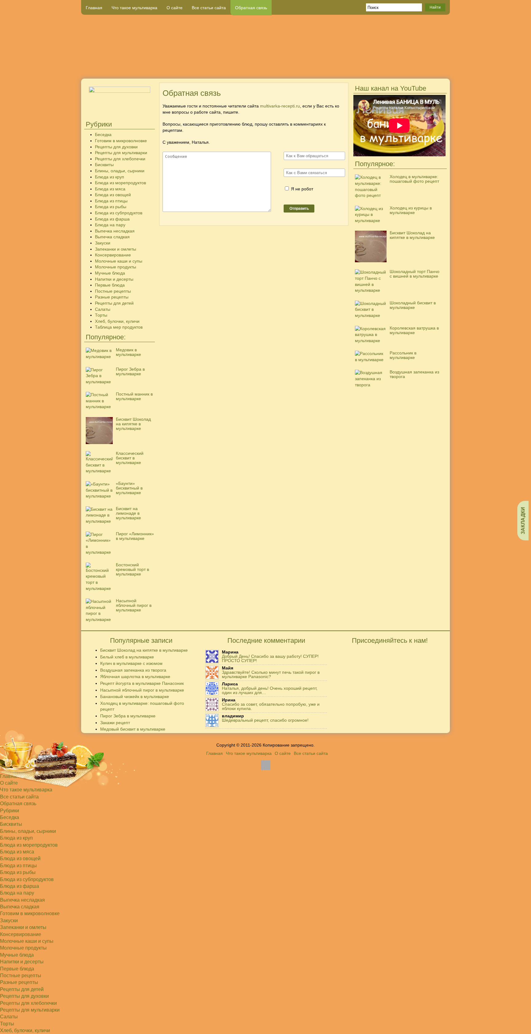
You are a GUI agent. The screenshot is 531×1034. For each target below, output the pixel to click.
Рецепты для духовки (116, 146)
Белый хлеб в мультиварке (127, 656)
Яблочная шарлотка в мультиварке (135, 676)
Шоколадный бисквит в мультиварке (413, 305)
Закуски (102, 242)
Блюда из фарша (112, 219)
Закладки (522, 520)
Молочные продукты (115, 266)
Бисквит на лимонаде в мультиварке (128, 513)
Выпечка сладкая (112, 236)
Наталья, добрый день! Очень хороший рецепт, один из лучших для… (269, 690)
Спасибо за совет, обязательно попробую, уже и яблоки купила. (271, 706)
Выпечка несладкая (115, 230)
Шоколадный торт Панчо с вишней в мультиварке (414, 274)
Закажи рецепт (115, 722)
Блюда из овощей (113, 194)
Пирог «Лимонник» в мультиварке (135, 536)
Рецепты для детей (114, 303)
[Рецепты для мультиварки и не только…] (265, 47)
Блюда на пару (110, 224)
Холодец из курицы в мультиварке (411, 210)
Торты (101, 315)
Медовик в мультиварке (128, 352)
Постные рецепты (113, 291)
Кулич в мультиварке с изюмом (131, 663)
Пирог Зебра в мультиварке (130, 371)
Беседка (103, 134)
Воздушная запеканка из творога (414, 374)
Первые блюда (110, 285)
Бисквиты (104, 164)
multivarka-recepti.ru (280, 105)
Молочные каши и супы (118, 261)
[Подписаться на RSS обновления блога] (427, 69)
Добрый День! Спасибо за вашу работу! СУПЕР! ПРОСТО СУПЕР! (270, 658)
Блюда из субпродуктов (118, 212)
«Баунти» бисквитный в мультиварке (129, 488)
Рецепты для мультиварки (121, 152)
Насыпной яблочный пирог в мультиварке (133, 605)
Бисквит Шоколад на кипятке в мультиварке (133, 424)
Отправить (299, 208)
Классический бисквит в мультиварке (130, 458)
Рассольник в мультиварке (403, 355)
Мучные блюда (110, 273)
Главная (94, 7)
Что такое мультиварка (134, 7)
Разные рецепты (111, 297)
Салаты (102, 309)
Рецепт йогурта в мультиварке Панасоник (142, 683)
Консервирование (113, 254)
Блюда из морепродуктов (120, 182)
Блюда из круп (109, 176)
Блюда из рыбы (110, 206)
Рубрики (9, 810)
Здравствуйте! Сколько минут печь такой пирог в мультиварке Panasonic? (271, 674)
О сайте (175, 7)
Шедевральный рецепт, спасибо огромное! (265, 720)
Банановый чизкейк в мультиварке (134, 696)
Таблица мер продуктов (119, 327)
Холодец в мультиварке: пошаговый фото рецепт (414, 179)
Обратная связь (251, 7)
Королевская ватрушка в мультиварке (414, 330)
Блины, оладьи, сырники (119, 170)
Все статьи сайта (209, 7)
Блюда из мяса (110, 188)
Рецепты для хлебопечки (120, 158)
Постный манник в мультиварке (134, 396)
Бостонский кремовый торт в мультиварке (132, 569)
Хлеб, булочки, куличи (117, 321)
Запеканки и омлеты (115, 249)
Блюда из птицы (111, 200)
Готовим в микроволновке (121, 140)
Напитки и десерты (114, 279)
